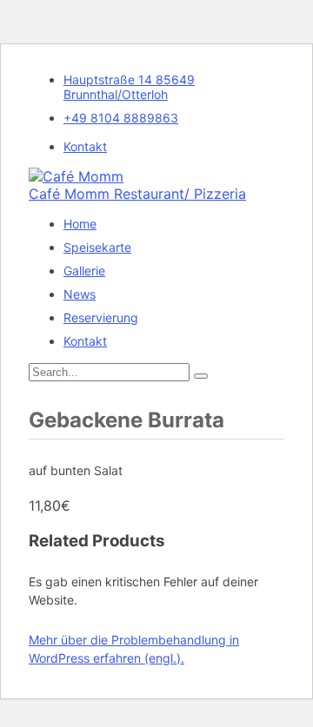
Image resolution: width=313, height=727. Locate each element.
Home (80, 223)
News (79, 294)
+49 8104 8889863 (120, 117)
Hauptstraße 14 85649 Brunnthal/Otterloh (129, 87)
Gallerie (84, 270)
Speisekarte (97, 247)
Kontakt (85, 146)
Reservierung (100, 317)
